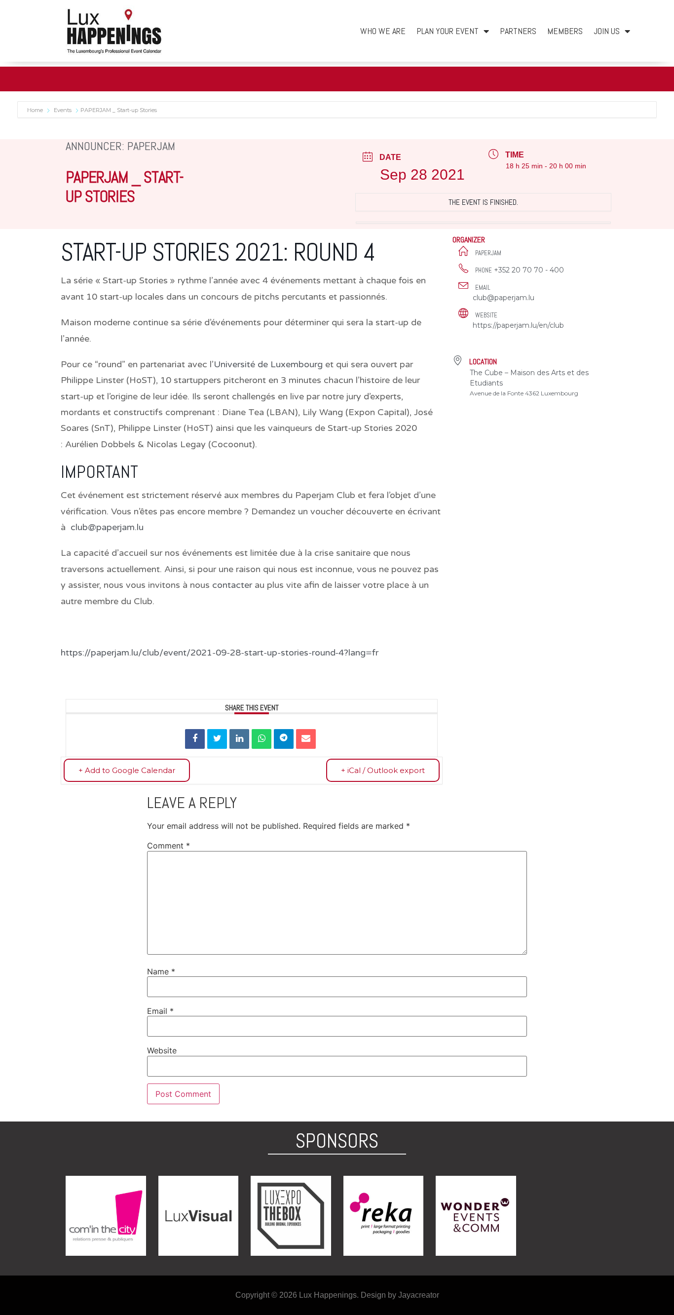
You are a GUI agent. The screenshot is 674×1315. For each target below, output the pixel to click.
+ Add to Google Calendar (126, 770)
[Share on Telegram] (284, 739)
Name (161, 971)
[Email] (306, 739)
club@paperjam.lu (503, 297)
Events (63, 110)
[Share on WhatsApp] (261, 739)
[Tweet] (217, 739)
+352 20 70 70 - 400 (529, 270)
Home (35, 110)
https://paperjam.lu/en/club (518, 325)
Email (160, 1011)
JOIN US (607, 31)
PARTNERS (518, 31)
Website (162, 1050)
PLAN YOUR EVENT (447, 31)
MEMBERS (565, 31)
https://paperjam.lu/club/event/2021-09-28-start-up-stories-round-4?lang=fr (219, 652)
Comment (168, 846)
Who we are (383, 31)
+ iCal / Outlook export (383, 770)
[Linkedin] (239, 739)
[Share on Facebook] (195, 739)
